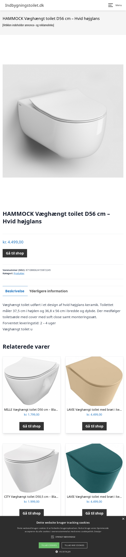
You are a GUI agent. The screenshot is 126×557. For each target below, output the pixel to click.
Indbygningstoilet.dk (24, 5)
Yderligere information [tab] (48, 291)
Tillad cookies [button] (49, 545)
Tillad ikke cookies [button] (74, 545)
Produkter (19, 273)
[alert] (63, 536)
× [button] (123, 519)
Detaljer (97, 531)
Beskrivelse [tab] (14, 291)
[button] (63, 551)
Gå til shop (15, 253)
